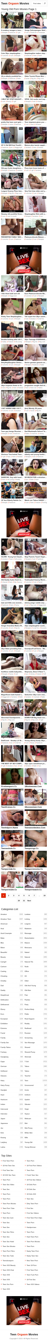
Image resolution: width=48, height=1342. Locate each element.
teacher (36, 1076)
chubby (12, 981)
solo (20, 766)
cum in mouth (12, 216)
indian (12, 1104)
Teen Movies (15, 3)
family (12, 1038)
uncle (36, 1090)
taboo (40, 388)
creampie (42, 32)
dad (12, 985)
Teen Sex (6, 1189)
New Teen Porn (32, 1260)
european (12, 1019)
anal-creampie (12, 933)
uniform (36, 1095)
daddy (18, 479)
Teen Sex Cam (8, 1218)
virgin (36, 1109)
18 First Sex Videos (34, 1180)
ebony (12, 1009)
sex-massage (36, 1042)
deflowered (12, 1004)
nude (36, 966)
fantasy (12, 1052)
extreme (12, 1028)
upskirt (36, 1099)
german (12, 1066)
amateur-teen (12, 919)
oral (34, 101)
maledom (36, 928)
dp (15, 582)
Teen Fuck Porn (32, 1275)
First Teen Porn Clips (34, 1218)
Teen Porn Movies (9, 1203)
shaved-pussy (36, 1052)
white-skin (36, 1133)
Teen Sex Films (8, 1232)
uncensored (36, 1085)
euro (12, 1014)
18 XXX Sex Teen (9, 1175)
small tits (41, 319)
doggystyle (18, 147)
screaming (36, 1038)
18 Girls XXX (31, 1194)
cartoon (12, 966)
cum (27, 32)
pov (11, 147)
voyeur (36, 1114)
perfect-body (36, 1009)
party (36, 1004)
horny (17, 605)
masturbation (36, 938)
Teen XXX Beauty (9, 1265)
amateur (38, 124)
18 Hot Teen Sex (9, 1165)
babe (19, 78)
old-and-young (36, 985)
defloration (12, 1000)
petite (36, 1014)
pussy (20, 582)
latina (12, 1147)
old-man (36, 990)
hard (40, 55)
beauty (12, 957)
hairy (9, 456)
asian (27, 78)
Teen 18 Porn (32, 1265)
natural (36, 957)
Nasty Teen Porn (33, 1251)
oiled (36, 981)
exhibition (12, 1023)
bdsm (12, 947)
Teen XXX (6, 1275)
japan (12, 1118)
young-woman (36, 1147)
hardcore (12, 32)
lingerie (36, 924)
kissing (12, 1137)
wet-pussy (36, 1128)
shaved (39, 101)
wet (36, 1123)
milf (45, 674)
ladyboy (12, 1142)
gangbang (12, 1057)
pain (36, 995)
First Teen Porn (8, 1161)
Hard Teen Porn (32, 1237)
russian (36, 1033)
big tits (33, 78)
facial (40, 582)
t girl (18, 32)
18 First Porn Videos (34, 1165)
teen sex (34, 388)
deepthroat (12, 995)
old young (18, 342)
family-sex (12, 1042)
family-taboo (12, 1047)
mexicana (36, 947)
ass (41, 216)
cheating (12, 976)
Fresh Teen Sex (32, 1175)
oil (36, 976)
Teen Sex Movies (9, 1246)
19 (44, 895)
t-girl (36, 1061)
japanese (12, 1123)
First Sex (30, 1208)
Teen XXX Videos (33, 1284)
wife (36, 1137)
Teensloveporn (8, 1260)
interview (12, 1114)
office (36, 971)
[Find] (44, 3)
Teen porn (6, 1180)
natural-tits (36, 962)
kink (12, 1133)
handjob (12, 1090)
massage (36, 933)
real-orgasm (36, 1019)
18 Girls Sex (31, 1189)
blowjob (4, 32)
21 (24, 901)
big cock (41, 78)
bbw (12, 943)
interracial (12, 1109)
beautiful (12, 952)
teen (35, 55)
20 (19, 901)
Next (29, 901)
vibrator (36, 1104)
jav (12, 1128)
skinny (41, 433)
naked (36, 952)
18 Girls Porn (31, 1184)
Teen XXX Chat (8, 1270)
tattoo (36, 1071)
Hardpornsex (31, 1227)
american (12, 924)
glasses (12, 1076)
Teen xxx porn (8, 1284)
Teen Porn (6, 1194)
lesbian (40, 147)
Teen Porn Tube (8, 1208)
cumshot (5, 55)
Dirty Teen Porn (32, 1203)
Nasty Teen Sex (32, 1256)
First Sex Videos (33, 1213)
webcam (36, 1118)
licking (45, 502)
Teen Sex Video (8, 1184)
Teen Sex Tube (8, 1256)
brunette (44, 628)
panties (36, 1000)
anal (32, 124)
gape (12, 1061)
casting (12, 971)
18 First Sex (31, 1279)
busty (9, 101)
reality (4, 342)
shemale (36, 1057)
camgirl (12, 962)
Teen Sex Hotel (8, 1241)
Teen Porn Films (9, 1251)
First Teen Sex (8, 1170)
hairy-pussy (12, 1085)
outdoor (19, 170)
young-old (36, 1142)
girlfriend (12, 1071)
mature (11, 342)
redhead (36, 1028)
